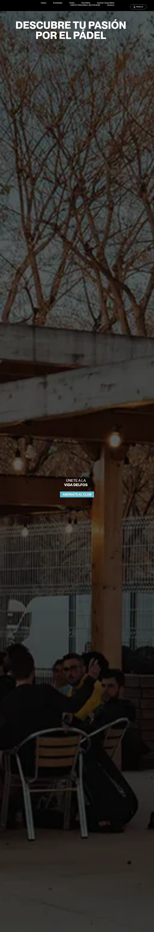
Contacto (110, 5)
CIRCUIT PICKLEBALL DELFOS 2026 (85, 5)
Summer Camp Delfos (105, 3)
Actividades (57, 3)
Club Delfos (85, 3)
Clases (43, 3)
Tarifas (72, 3)
